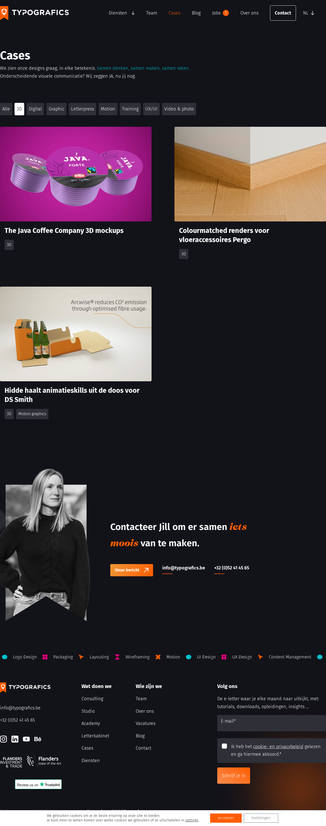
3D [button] (19, 109)
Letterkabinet (95, 736)
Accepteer (226, 818)
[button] (313, 13)
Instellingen (260, 818)
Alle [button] (6, 109)
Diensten (118, 13)
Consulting (92, 699)
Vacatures (145, 723)
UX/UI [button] (151, 109)
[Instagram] (3, 739)
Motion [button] (108, 109)
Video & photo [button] (179, 109)
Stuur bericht (127, 570)
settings (191, 820)
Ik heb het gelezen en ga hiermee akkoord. (276, 750)
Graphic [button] (56, 109)
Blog (196, 13)
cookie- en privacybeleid (278, 746)
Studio (88, 711)
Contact (283, 13)
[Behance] (37, 739)
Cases (174, 13)
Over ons (249, 13)
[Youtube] (26, 739)
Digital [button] (35, 109)
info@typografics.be (20, 708)
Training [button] (130, 109)
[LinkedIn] (14, 739)
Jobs (219, 13)
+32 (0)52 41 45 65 (17, 720)
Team (151, 13)
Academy (91, 723)
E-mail (228, 721)
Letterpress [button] (82, 109)
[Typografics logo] (34, 13)
